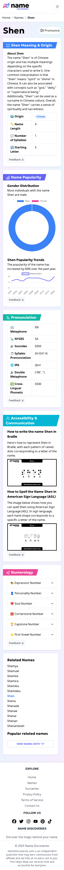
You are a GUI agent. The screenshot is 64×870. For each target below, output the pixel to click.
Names (19, 18)
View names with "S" (31, 743)
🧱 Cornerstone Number (27, 614)
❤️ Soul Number (21, 603)
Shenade (13, 706)
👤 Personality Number (26, 593)
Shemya (12, 666)
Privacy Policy (32, 794)
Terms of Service (32, 800)
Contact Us (32, 806)
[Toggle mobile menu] (57, 6)
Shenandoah (15, 726)
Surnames (32, 789)
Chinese (40, 116)
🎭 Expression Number (25, 583)
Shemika (13, 686)
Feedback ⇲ (16, 159)
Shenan (12, 721)
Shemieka (13, 691)
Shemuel (13, 671)
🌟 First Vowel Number (25, 634)
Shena (11, 701)
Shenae (12, 711)
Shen (31, 18)
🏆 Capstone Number (24, 624)
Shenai (11, 716)
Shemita (12, 676)
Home (6, 18)
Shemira (12, 681)
